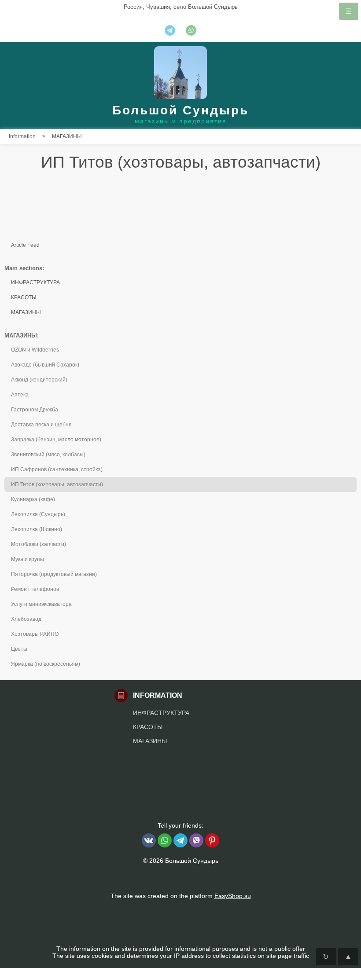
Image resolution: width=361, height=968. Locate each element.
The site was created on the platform (181, 895)
